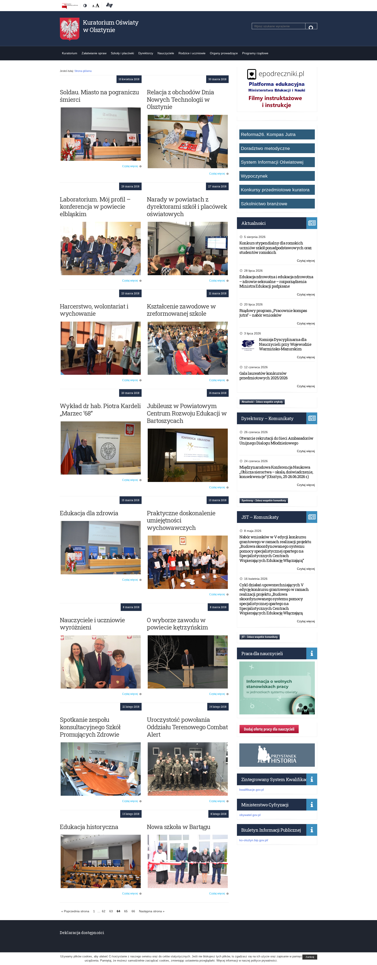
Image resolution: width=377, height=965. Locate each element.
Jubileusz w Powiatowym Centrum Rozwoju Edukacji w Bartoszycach (187, 413)
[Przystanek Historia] (277, 764)
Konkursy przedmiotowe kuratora (275, 189)
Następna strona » (152, 911)
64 (119, 911)
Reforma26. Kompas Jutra (268, 134)
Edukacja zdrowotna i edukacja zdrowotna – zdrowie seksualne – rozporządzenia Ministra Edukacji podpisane (276, 281)
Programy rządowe (255, 53)
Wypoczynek (254, 175)
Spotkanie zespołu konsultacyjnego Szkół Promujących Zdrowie (90, 727)
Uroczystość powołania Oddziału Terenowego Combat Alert (187, 727)
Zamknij (310, 957)
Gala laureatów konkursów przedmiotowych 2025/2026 (263, 376)
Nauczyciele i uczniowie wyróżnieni (92, 623)
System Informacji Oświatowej (272, 162)
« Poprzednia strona (75, 911)
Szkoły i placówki (122, 53)
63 (111, 911)
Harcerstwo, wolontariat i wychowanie (94, 310)
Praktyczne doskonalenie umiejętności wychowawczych (181, 520)
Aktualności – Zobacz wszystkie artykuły (262, 402)
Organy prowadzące (224, 53)
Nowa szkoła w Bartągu (178, 827)
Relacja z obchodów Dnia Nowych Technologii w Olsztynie (180, 99)
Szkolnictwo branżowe (264, 203)
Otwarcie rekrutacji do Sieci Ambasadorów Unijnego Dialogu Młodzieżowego (276, 441)
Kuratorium (69, 53)
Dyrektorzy (145, 53)
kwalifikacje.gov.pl (251, 789)
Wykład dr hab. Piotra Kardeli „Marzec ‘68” (100, 409)
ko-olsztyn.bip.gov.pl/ (253, 840)
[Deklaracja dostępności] (108, 6)
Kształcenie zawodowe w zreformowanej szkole (181, 310)
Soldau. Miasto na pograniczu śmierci (99, 95)
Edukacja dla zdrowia (89, 513)
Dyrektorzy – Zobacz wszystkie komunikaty (264, 500)
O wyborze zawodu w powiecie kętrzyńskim (177, 623)
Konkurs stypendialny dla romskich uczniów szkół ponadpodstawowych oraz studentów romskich (275, 247)
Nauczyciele (166, 53)
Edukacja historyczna (89, 827)
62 (104, 911)
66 (134, 911)
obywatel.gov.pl (249, 815)
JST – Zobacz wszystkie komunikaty (260, 637)
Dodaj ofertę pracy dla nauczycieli (269, 729)
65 (126, 911)
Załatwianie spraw (94, 53)
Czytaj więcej (130, 166)
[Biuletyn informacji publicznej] (70, 6)
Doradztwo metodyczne (265, 148)
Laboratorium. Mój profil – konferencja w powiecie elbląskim (95, 206)
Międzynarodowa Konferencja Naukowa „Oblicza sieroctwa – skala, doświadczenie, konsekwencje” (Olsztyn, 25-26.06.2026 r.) (276, 472)
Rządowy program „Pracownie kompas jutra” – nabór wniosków (273, 313)
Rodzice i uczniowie (192, 53)
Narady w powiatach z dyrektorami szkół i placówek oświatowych (187, 206)
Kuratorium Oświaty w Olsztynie (111, 26)
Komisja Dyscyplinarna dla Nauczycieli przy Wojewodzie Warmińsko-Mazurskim (285, 344)
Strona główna (83, 71)
